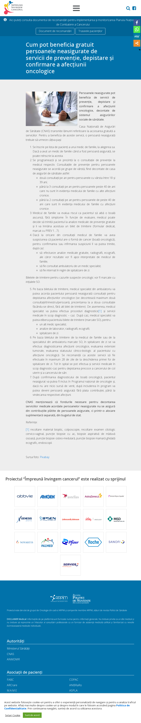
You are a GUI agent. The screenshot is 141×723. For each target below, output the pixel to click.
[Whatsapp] (136, 29)
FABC (10, 680)
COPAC (73, 680)
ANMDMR (13, 659)
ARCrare (12, 685)
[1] (100, 311)
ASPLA (73, 690)
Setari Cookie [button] (12, 715)
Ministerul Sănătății (18, 648)
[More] (136, 43)
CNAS (10, 654)
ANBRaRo (75, 685)
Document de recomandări (55, 31)
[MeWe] (136, 36)
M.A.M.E (12, 690)
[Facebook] (136, 22)
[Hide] (139, 49)
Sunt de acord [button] (32, 715)
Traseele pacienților (90, 31)
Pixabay (44, 457)
